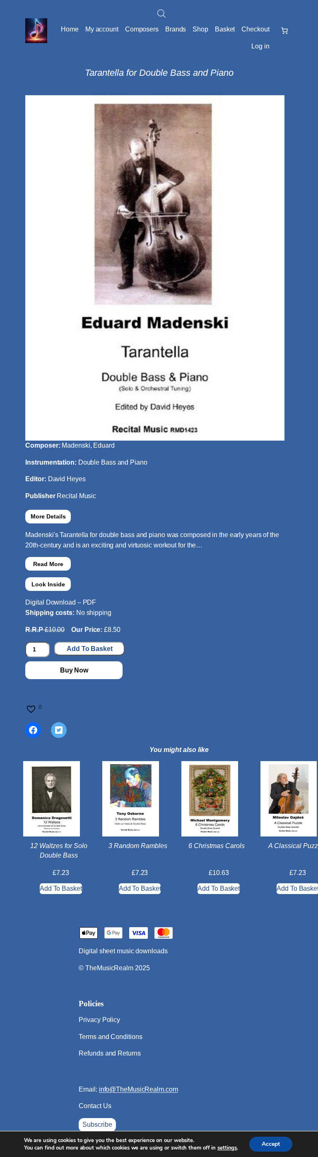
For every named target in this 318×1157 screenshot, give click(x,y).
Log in (260, 46)
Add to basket (90, 648)
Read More (48, 564)
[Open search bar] (161, 14)
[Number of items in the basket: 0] (284, 30)
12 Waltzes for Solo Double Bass (58, 850)
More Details (48, 516)
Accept (271, 1144)
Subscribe (97, 1124)
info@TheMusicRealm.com (138, 1089)
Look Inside (48, 584)
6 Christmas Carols (216, 845)
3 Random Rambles (137, 845)
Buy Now (74, 670)
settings (227, 1148)
